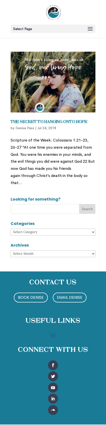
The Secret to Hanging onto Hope (49, 122)
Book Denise (31, 297)
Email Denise (69, 297)
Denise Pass (25, 128)
